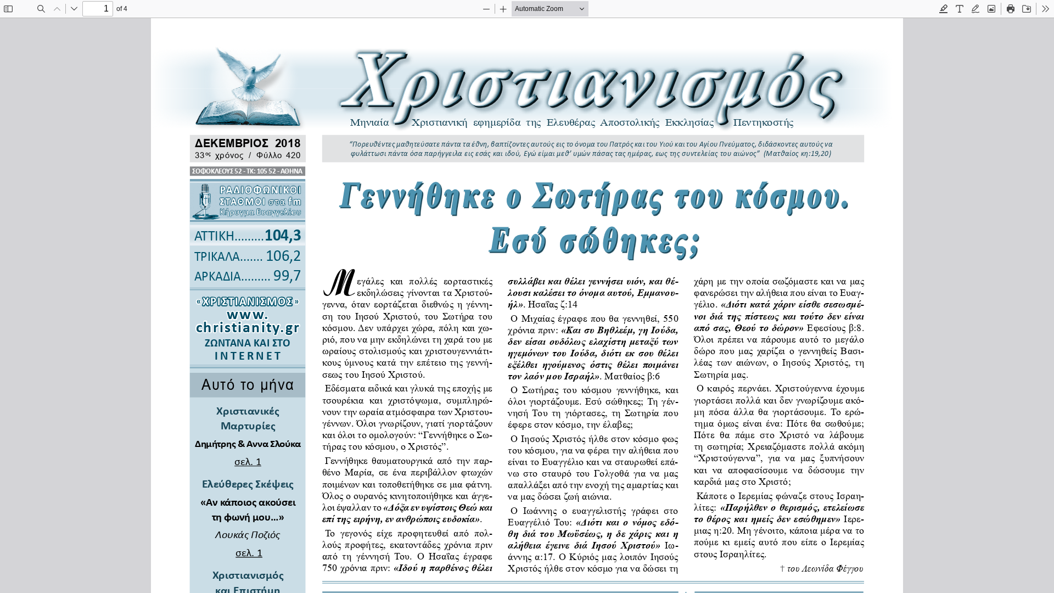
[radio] (943, 8)
